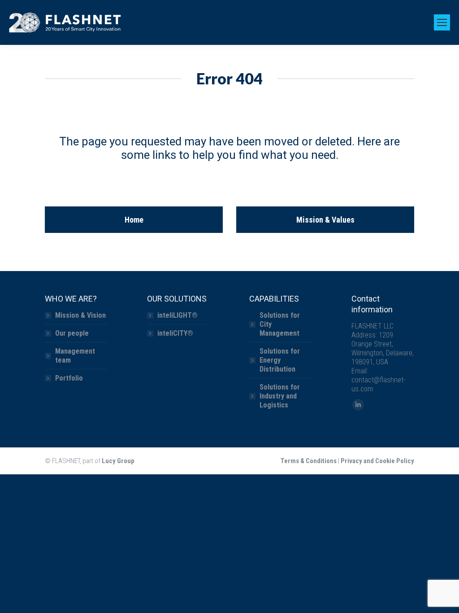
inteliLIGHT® (177, 315)
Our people (72, 333)
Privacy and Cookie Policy (377, 461)
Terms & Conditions (309, 461)
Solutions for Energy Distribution (280, 360)
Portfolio (69, 378)
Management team (75, 355)
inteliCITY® (175, 333)
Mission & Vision (80, 315)
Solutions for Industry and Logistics (280, 396)
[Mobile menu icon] (442, 22)
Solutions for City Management (280, 324)
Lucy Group (118, 461)
